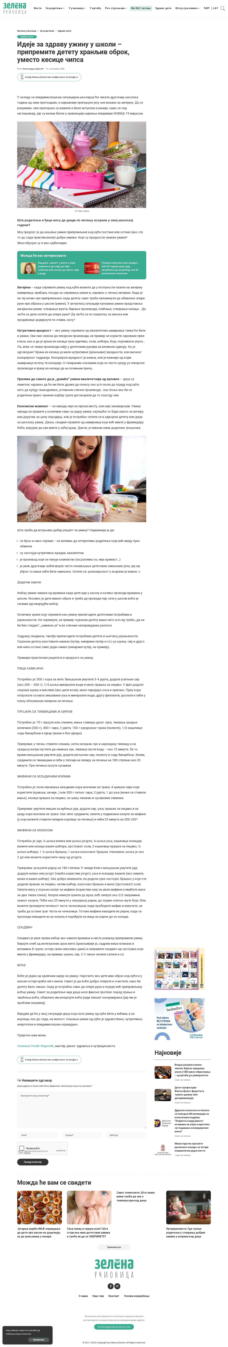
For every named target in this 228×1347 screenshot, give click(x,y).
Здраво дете (27, 37)
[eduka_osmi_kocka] (180, 968)
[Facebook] (111, 1286)
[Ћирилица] (206, 8)
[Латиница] (215, 8)
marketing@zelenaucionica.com (114, 1326)
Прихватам (38, 1339)
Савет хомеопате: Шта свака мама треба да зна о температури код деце (136, 1196)
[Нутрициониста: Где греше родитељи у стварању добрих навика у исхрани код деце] (188, 1207)
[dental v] (180, 1018)
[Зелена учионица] (14, 8)
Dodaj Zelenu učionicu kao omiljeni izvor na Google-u (51, 77)
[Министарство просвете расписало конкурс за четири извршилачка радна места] (163, 1149)
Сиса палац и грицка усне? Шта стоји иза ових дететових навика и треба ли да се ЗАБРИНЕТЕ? (88, 1232)
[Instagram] (117, 1286)
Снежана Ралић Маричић (35, 1046)
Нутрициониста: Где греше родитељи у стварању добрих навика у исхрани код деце (185, 1232)
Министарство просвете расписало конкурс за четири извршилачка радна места (191, 1147)
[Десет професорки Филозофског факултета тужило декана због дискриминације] (163, 1095)
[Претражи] (222, 8)
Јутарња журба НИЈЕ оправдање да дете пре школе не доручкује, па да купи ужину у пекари (39, 1232)
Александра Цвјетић (33, 69)
